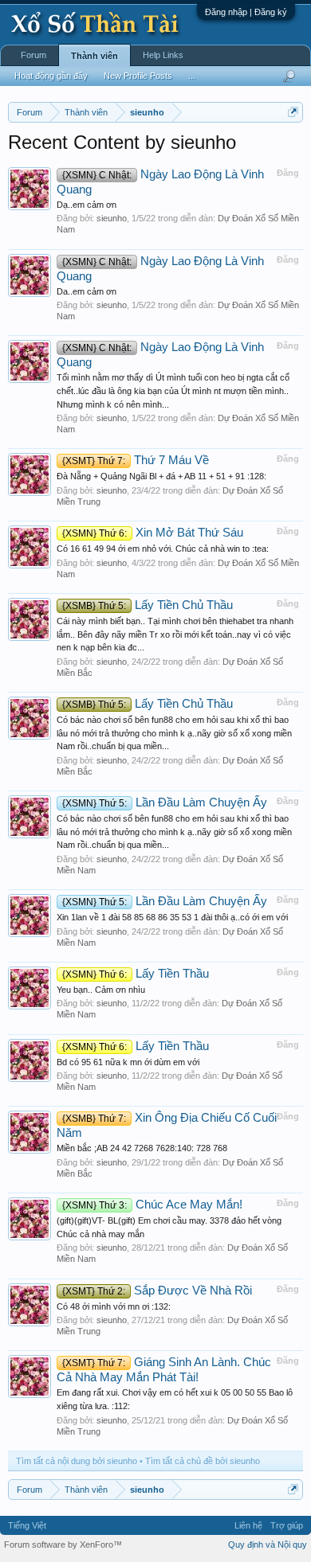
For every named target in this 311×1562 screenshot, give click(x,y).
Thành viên (94, 56)
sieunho (111, 218)
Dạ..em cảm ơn (86, 204)
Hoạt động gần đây (51, 75)
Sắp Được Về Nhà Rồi (157, 1290)
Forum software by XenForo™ (63, 1544)
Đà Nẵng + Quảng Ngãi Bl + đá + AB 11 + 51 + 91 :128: (161, 476)
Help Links (163, 55)
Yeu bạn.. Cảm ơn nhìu (101, 989)
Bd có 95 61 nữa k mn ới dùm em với (128, 1062)
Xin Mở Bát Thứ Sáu (152, 532)
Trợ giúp (286, 1525)
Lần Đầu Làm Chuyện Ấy (164, 802)
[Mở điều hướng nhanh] (293, 112)
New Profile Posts (138, 75)
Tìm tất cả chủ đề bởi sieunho (202, 1461)
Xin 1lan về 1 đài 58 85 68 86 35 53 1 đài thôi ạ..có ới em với (172, 917)
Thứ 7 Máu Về (135, 460)
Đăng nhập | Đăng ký (246, 12)
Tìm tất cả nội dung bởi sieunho (76, 1461)
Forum (33, 55)
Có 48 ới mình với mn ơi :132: (114, 1306)
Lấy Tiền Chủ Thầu (147, 605)
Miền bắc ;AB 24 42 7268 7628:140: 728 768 (142, 1148)
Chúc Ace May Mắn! (152, 1204)
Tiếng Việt (27, 1525)
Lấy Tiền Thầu (135, 973)
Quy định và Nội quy (267, 1544)
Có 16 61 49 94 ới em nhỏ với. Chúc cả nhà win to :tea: (163, 548)
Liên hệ (248, 1525)
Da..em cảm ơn (86, 291)
